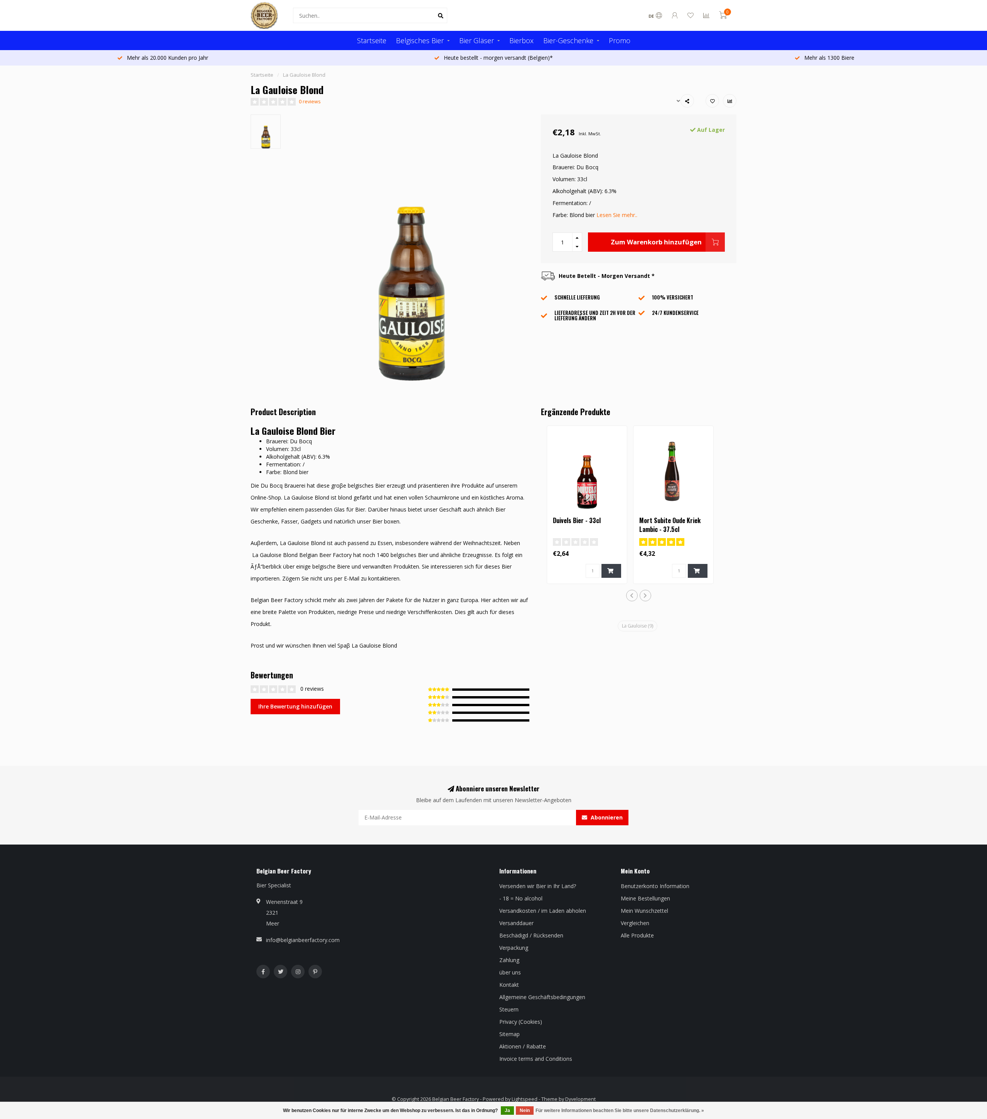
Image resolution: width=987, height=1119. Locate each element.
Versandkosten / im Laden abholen (542, 910)
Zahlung (509, 960)
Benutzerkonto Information (655, 886)
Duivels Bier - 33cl (577, 520)
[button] (632, 595)
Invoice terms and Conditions (535, 1058)
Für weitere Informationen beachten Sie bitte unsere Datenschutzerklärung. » (620, 1110)
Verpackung (513, 947)
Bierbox (521, 40)
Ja (507, 1110)
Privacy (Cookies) (520, 1021)
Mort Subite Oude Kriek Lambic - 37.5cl (670, 525)
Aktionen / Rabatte (522, 1046)
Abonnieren (606, 817)
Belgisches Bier (420, 40)
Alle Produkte (637, 935)
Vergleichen (635, 923)
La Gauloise (637, 626)
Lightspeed (524, 1099)
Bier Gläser (476, 40)
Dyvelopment (580, 1099)
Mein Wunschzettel (644, 910)
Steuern (509, 1009)
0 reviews (310, 101)
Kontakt (509, 984)
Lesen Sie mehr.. (616, 215)
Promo (619, 40)
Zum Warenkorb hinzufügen (656, 241)
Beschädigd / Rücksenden (531, 935)
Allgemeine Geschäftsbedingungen (542, 997)
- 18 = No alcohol (520, 898)
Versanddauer (516, 923)
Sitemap (509, 1034)
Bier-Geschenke (568, 40)
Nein (525, 1110)
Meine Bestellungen (645, 898)
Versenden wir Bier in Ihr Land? (537, 886)
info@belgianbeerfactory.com (303, 940)
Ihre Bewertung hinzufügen (295, 706)
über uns (510, 972)
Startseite (371, 40)
